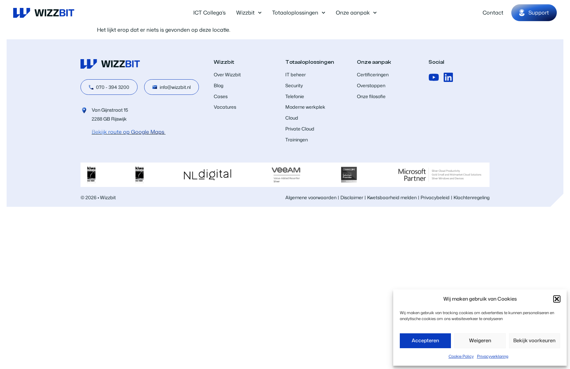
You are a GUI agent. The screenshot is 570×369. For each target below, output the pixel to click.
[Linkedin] (448, 77)
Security (294, 85)
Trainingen (296, 139)
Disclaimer (351, 197)
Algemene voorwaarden (310, 197)
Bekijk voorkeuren (534, 340)
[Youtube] (433, 77)
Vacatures (225, 107)
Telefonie (294, 96)
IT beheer (295, 74)
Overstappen (371, 85)
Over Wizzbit (227, 74)
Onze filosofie (371, 96)
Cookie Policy (461, 356)
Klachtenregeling (472, 197)
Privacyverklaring (492, 356)
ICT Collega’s (209, 12)
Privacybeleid (435, 197)
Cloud (291, 118)
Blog (218, 85)
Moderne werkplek (305, 107)
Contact (493, 12)
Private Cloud (299, 129)
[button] (557, 299)
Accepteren (425, 340)
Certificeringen (373, 74)
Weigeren (480, 340)
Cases (221, 96)
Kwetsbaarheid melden (392, 197)
